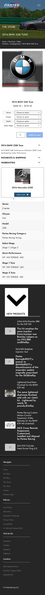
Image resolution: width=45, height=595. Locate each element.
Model (8, 121)
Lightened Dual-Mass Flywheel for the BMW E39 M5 (27, 385)
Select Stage (8, 126)
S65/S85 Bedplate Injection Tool (24, 350)
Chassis (8, 117)
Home (4, 41)
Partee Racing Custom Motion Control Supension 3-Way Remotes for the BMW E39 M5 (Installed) (27, 418)
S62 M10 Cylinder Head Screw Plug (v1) (27, 447)
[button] (22, 145)
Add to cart (34, 135)
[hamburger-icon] (38, 5)
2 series (5, 208)
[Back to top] (41, 591)
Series (8, 112)
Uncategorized (15, 44)
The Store (8, 27)
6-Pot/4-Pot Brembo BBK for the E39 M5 (28, 323)
